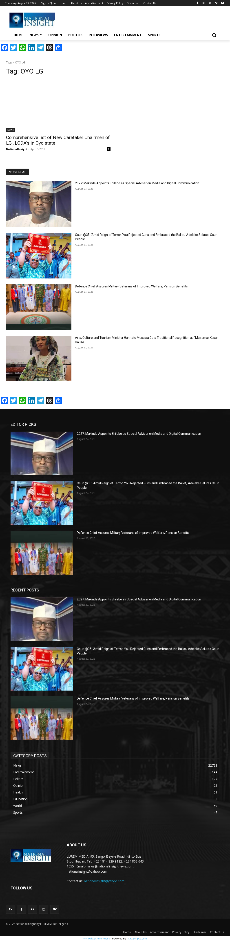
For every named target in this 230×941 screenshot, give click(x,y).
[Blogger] (10, 909)
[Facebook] (197, 3)
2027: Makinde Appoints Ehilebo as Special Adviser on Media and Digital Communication (137, 183)
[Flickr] (32, 909)
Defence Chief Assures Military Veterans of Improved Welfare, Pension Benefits (131, 286)
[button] (214, 35)
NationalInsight (16, 149)
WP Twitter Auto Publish (97, 938)
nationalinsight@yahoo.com (104, 881)
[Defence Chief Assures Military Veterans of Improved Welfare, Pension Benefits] (38, 307)
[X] (210, 3)
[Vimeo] (216, 3)
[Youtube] (222, 3)
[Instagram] (203, 3)
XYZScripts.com (137, 938)
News (10, 129)
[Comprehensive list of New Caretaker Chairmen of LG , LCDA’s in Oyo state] (58, 106)
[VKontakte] (54, 909)
